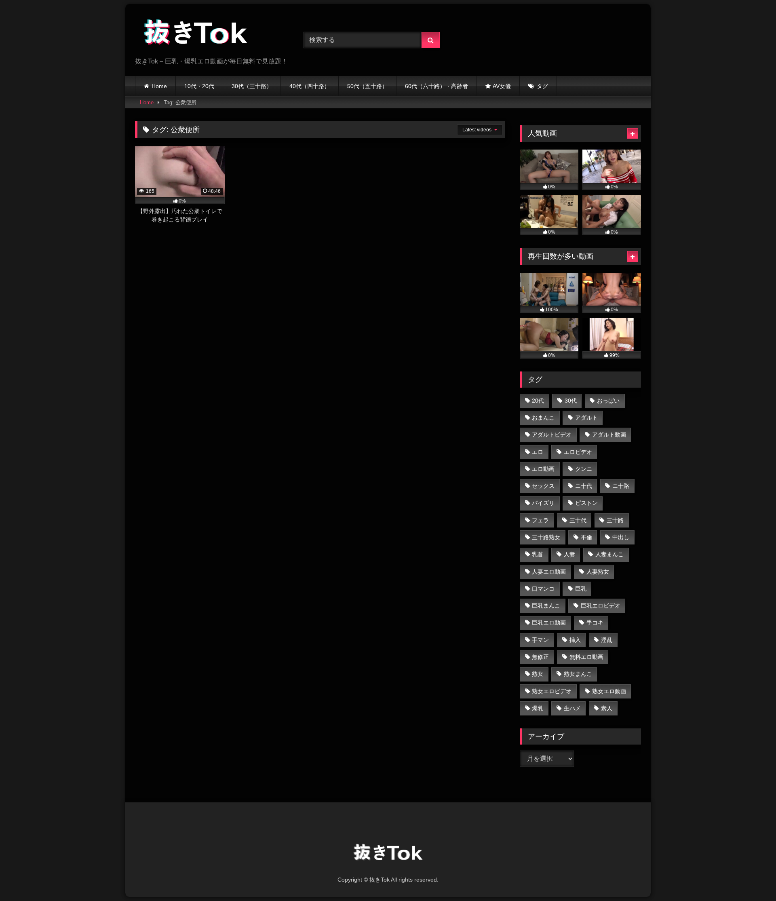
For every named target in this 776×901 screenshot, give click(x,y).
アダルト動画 (609, 434)
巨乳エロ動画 (549, 622)
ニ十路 (620, 486)
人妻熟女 (597, 571)
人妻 (569, 554)
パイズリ (543, 503)
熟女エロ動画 (609, 691)
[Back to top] (751, 877)
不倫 (586, 537)
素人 (606, 708)
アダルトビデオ (551, 434)
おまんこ (543, 417)
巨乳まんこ (546, 605)
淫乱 (606, 640)
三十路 (615, 520)
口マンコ (543, 588)
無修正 (540, 657)
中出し (620, 537)
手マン (540, 640)
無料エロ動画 (586, 657)
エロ (537, 452)
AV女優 (502, 86)
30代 (571, 400)
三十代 (577, 520)
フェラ (540, 520)
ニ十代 (583, 486)
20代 (538, 400)
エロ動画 (543, 469)
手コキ (594, 622)
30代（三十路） (252, 86)
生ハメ (572, 708)
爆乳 (537, 708)
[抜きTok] (195, 34)
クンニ (583, 469)
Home (159, 86)
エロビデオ (578, 452)
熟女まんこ (578, 674)
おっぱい (608, 400)
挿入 (575, 640)
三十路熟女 (546, 537)
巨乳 (580, 588)
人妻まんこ (609, 554)
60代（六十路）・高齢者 (436, 86)
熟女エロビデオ (551, 691)
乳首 (537, 554)
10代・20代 (199, 86)
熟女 (537, 674)
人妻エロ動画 (549, 571)
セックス (543, 486)
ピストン (586, 503)
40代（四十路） (309, 86)
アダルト (586, 417)
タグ (542, 86)
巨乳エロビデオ (600, 605)
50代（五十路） (367, 86)
